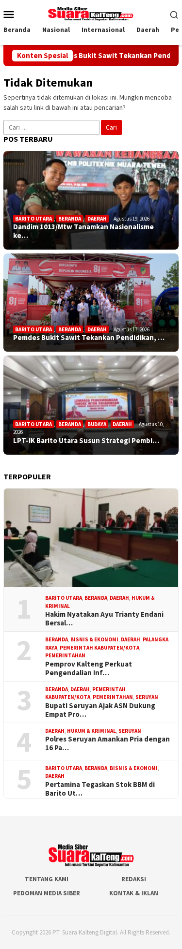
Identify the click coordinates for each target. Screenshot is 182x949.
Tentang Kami (46, 879)
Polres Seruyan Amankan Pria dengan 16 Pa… (107, 743)
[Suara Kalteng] (90, 13)
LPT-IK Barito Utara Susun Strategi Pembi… (86, 440)
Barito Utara (33, 218)
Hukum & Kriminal (91, 730)
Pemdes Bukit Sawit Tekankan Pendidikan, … (89, 337)
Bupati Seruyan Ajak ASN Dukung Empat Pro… (100, 710)
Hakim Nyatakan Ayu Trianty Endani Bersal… (104, 618)
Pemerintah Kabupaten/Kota (99, 647)
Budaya (96, 424)
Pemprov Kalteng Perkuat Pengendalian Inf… (88, 668)
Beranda (69, 218)
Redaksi (133, 879)
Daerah (97, 218)
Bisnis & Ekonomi (94, 639)
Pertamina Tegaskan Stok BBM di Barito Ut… (100, 789)
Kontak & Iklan (133, 893)
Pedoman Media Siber (46, 893)
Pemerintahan (65, 655)
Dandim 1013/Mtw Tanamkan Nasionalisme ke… (83, 231)
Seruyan (146, 697)
